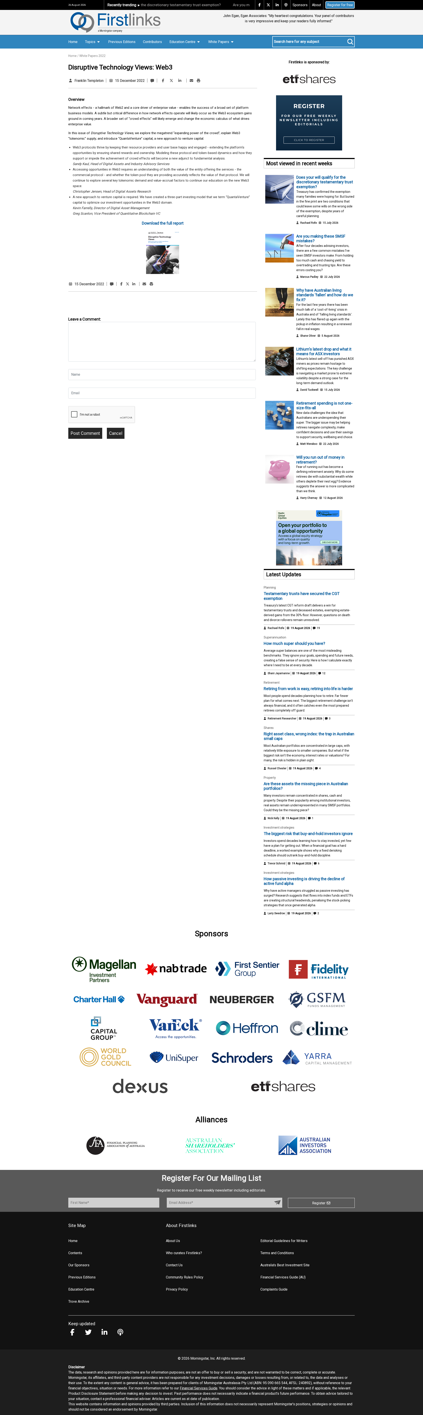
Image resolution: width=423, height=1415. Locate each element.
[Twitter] (171, 81)
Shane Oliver (308, 335)
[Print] (198, 81)
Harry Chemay (308, 497)
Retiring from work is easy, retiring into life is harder (308, 688)
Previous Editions (121, 42)
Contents (75, 1253)
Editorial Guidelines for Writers (284, 1241)
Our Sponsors (78, 1265)
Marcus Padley (309, 276)
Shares (269, 728)
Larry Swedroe (276, 913)
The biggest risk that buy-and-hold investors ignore (308, 833)
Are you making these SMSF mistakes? (235, 5)
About (316, 5)
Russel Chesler (277, 768)
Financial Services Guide (198, 1388)
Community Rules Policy (184, 1277)
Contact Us (174, 1265)
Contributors (152, 42)
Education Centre (81, 1289)
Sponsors (300, 5)
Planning (270, 587)
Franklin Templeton (89, 81)
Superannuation (275, 637)
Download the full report (163, 223)
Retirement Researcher (282, 718)
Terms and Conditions (277, 1253)
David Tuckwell (309, 389)
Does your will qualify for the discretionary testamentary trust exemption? (324, 182)
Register (319, 1203)
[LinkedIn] (179, 81)
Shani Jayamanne (279, 673)
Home (73, 42)
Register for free (340, 5)
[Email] (191, 81)
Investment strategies (279, 827)
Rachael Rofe (308, 222)
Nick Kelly (273, 818)
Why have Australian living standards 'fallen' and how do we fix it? (324, 295)
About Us (173, 1241)
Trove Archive (78, 1301)
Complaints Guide (274, 1289)
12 (323, 673)
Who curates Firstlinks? (184, 1253)
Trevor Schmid (276, 863)
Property (270, 777)
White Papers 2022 (92, 56)
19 (318, 628)
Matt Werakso (308, 443)
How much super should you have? (294, 643)
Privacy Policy (177, 1289)
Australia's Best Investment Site (285, 1265)
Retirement (272, 682)
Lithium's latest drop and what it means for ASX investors (323, 351)
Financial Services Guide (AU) (283, 1277)
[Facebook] (163, 81)
